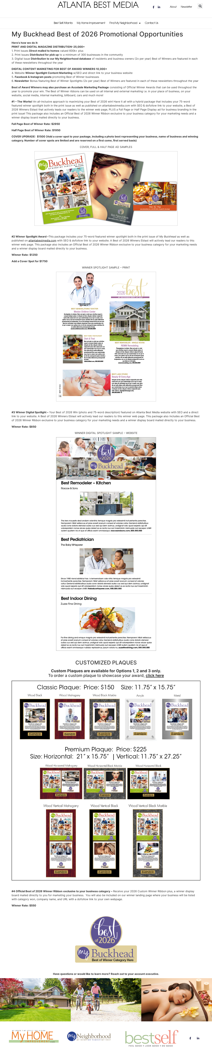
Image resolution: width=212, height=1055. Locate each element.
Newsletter (186, 7)
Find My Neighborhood (123, 23)
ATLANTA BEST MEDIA (98, 6)
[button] (200, 6)
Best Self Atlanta (63, 23)
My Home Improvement (91, 23)
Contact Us (151, 23)
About (173, 7)
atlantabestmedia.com (42, 240)
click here (155, 675)
